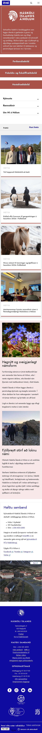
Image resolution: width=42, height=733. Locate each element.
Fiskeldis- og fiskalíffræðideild (21, 73)
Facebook (7, 552)
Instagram (27, 552)
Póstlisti (21, 634)
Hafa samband (18, 650)
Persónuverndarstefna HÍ (21, 652)
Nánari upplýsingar (33, 725)
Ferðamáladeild (21, 61)
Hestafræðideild (21, 84)
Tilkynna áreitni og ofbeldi (21, 658)
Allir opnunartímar (21, 679)
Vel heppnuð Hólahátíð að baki (16, 172)
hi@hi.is (26, 650)
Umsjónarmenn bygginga (21, 681)
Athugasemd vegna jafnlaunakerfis (21, 660)
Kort (34, 563)
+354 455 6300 (18, 528)
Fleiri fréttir (34, 127)
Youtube (17, 552)
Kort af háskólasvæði (21, 637)
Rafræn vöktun (21, 655)
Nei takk (5, 729)
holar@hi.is (27, 536)
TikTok (6, 555)
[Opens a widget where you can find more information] (27, 729)
